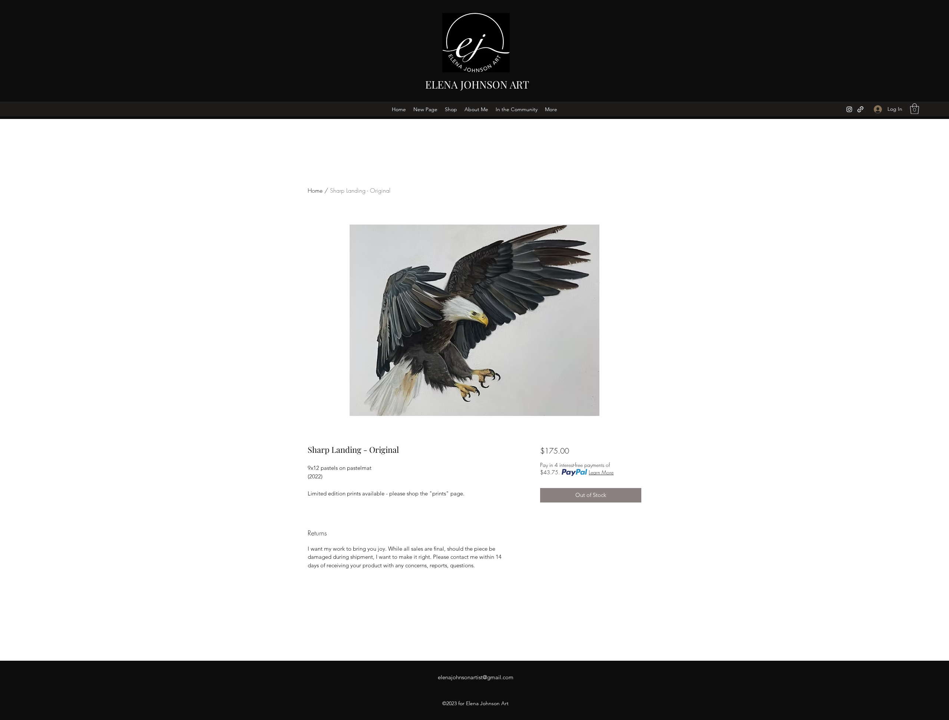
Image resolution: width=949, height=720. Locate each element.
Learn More (601, 472)
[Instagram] (849, 109)
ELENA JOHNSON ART (477, 84)
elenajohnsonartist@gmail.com (475, 677)
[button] (914, 108)
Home (315, 190)
